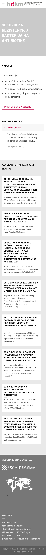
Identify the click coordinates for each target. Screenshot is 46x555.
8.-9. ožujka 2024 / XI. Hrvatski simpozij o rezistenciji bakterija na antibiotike (19, 390)
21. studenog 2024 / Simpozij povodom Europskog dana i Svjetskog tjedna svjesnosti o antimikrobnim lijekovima (21, 356)
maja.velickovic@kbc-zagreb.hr (24, 539)
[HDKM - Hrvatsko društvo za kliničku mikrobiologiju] (24, 4)
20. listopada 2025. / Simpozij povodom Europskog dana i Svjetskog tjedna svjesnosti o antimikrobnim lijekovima (21, 286)
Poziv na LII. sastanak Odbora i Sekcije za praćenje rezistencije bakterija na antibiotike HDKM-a (21, 217)
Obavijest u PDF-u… (16, 146)
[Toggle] (4, 127)
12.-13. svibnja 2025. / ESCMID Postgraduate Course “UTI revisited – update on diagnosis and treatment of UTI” (20, 323)
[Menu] (3, 4)
